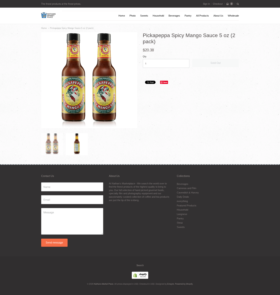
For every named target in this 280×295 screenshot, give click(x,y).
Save (165, 82)
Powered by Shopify (183, 283)
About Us (218, 15)
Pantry (188, 15)
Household (158, 15)
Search (140, 265)
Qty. (145, 56)
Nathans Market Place (103, 283)
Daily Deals (183, 196)
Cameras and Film (186, 188)
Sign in (206, 3)
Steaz (180, 222)
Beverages (174, 15)
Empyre (170, 283)
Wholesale (233, 15)
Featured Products (186, 205)
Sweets (144, 15)
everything (182, 201)
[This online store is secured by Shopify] (140, 278)
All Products (202, 15)
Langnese (182, 214)
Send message (54, 242)
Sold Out (215, 63)
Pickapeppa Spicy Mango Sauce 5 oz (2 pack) (71, 28)
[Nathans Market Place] (48, 16)
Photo (132, 15)
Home (121, 15)
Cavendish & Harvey (188, 192)
